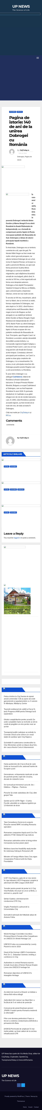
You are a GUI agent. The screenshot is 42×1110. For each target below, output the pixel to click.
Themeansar (21, 1101)
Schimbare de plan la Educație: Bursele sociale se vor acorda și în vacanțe (20, 473)
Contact (36, 1107)
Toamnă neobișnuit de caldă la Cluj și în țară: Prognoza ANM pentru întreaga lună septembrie (20, 711)
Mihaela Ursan (24, 476)
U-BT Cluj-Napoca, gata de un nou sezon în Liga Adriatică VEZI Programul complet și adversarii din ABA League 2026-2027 (21, 880)
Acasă (30, 1107)
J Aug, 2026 (9, 476)
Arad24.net (15, 985)
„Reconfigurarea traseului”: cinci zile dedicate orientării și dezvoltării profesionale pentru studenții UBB (21, 521)
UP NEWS (21, 6)
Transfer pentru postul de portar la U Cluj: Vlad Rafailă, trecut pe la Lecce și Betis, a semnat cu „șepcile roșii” (20, 891)
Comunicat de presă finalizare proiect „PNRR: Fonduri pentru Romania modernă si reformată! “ (20, 1010)
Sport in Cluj (16, 871)
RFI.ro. (8, 415)
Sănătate (21, 489)
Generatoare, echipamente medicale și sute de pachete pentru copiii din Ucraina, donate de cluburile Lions (21, 776)
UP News (21, 522)
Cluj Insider (15, 757)
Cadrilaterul (17, 377)
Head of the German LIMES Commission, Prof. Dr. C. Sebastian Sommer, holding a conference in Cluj (20, 954)
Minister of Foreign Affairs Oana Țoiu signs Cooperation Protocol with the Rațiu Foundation (20, 859)
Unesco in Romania (19, 927)
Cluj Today (15, 690)
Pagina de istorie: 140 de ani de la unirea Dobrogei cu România (20, 131)
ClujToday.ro (24, 150)
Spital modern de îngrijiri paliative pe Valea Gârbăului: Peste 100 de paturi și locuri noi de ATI (19, 498)
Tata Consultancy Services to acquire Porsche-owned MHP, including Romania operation (20, 824)
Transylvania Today (20, 815)
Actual (6, 466)
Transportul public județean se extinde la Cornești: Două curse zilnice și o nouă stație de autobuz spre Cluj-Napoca (20, 734)
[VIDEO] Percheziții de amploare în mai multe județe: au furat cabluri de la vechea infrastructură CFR (20, 1031)
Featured (13, 111)
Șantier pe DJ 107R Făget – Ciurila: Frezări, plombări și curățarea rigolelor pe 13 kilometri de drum (20, 803)
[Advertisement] (21, 77)
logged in (17, 538)
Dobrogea (20, 156)
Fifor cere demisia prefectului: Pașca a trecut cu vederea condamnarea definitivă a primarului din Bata (21, 1021)
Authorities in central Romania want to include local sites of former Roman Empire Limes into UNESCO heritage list (20, 965)
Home (25, 1107)
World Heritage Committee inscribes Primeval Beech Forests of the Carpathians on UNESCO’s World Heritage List (20, 936)
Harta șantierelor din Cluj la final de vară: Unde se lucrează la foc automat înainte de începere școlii (20, 766)
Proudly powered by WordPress (15, 1096)
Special (19, 111)
